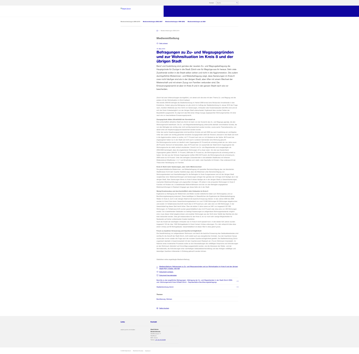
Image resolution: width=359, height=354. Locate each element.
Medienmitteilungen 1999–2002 (175, 21)
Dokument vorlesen (166, 272)
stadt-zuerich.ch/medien (128, 329)
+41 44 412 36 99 (160, 340)
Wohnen (169, 299)
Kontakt (211, 3)
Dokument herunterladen (168, 275)
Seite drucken (164, 308)
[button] (162, 43)
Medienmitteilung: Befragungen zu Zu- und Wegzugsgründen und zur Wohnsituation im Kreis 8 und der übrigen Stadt (198, 267)
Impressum (148, 350)
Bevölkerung (161, 299)
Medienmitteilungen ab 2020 (196, 21)
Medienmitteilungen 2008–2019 (131, 21)
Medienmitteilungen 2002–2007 (152, 21)
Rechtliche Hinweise (138, 350)
